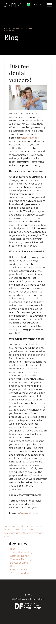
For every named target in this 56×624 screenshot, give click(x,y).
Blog (13, 549)
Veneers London (29, 513)
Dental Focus (32, 608)
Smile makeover (19, 569)
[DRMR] (12, 5)
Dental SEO (32, 606)
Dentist (14, 566)
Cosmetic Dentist (19, 556)
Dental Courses (19, 562)
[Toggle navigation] (49, 4)
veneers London (29, 137)
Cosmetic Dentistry (21, 559)
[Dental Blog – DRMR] (28, 595)
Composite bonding (21, 552)
